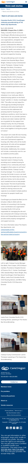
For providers (5, 391)
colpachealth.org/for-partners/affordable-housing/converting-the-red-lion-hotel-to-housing (14, 232)
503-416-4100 (4, 376)
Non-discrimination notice (13, 412)
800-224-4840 (13, 376)
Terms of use (18, 410)
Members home (6, 387)
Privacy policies (9, 410)
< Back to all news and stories (12, 16)
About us (4, 400)
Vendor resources (7, 405)
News (8, 9)
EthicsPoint (14, 420)
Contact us (14, 382)
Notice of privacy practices (14, 415)
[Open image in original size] (8, 1)
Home (3, 9)
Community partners (8, 396)
